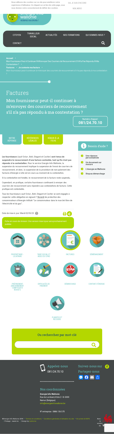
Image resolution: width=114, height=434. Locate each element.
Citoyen (17, 35)
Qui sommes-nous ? (95, 35)
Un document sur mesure (93, 163)
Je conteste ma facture (29, 67)
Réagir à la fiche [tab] (53, 139)
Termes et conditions (34, 419)
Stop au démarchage (95, 174)
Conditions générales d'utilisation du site (59, 419)
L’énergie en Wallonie (95, 169)
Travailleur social (33, 35)
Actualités (51, 35)
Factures (10, 67)
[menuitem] (17, 35)
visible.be (32, 421)
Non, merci (77, 8)
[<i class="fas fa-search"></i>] (94, 345)
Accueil (9, 58)
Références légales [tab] (33, 139)
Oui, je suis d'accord (77, 3)
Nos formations (71, 35)
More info (22, 11)
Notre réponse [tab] (12, 139)
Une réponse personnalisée (92, 157)
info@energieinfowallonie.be (52, 403)
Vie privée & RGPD (83, 419)
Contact (17, 43)
